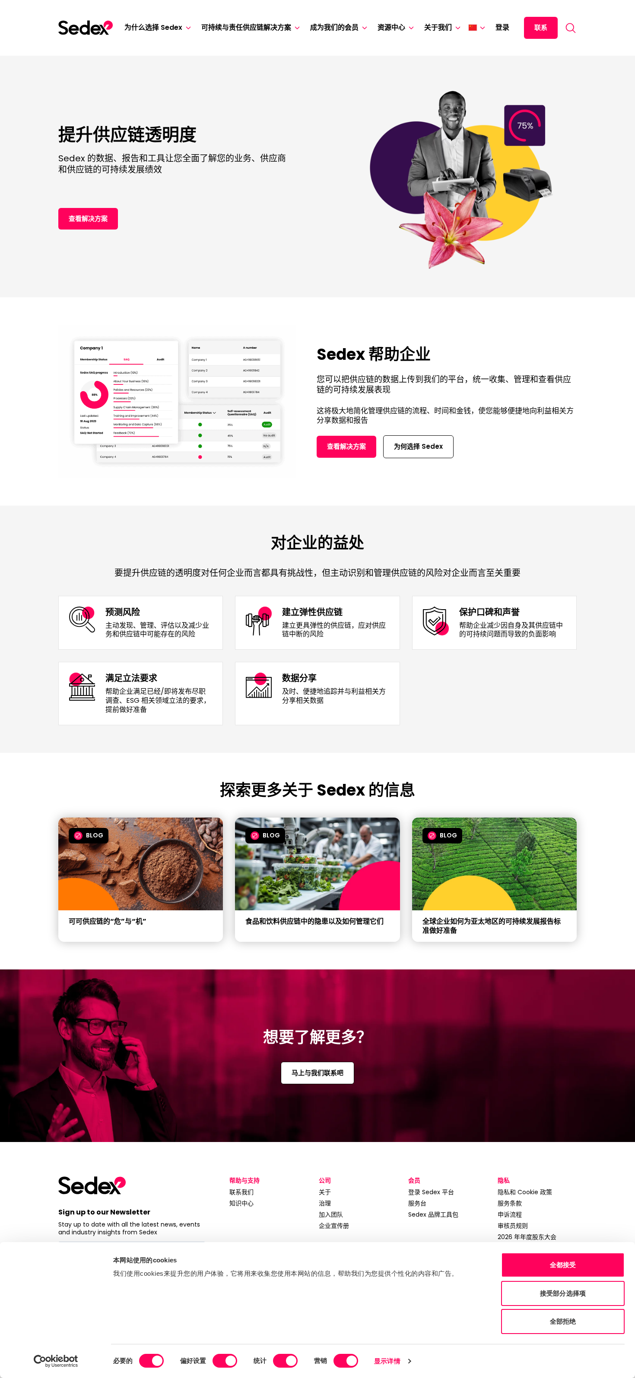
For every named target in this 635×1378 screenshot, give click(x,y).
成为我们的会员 (334, 27)
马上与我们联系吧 (317, 1072)
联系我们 (241, 1192)
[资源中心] (409, 28)
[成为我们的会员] (363, 28)
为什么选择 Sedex (153, 27)
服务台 (417, 1203)
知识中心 (241, 1203)
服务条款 (510, 1203)
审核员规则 (513, 1226)
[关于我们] (456, 28)
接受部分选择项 (563, 1293)
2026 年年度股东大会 (527, 1237)
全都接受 (563, 1264)
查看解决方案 (88, 218)
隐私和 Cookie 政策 (525, 1192)
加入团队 (331, 1214)
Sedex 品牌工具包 (433, 1214)
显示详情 (387, 1361)
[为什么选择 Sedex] (186, 28)
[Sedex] (85, 27)
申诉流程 (510, 1214)
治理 (325, 1203)
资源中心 (391, 27)
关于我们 (438, 27)
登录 (502, 27)
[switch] (225, 1361)
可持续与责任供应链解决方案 (246, 27)
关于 (325, 1192)
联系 (540, 27)
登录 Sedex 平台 (431, 1192)
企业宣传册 (334, 1226)
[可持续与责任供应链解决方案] (295, 28)
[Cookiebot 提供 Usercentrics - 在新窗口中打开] (56, 1361)
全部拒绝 (563, 1321)
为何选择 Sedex (418, 446)
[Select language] (476, 27)
